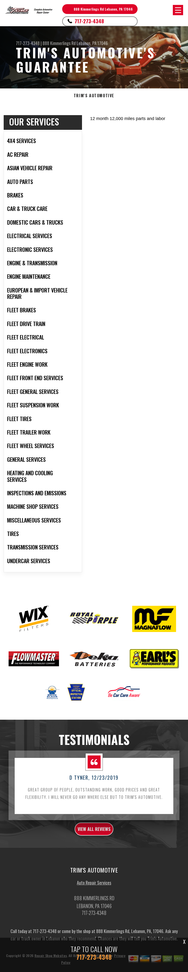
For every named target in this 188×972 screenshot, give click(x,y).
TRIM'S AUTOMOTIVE (94, 95)
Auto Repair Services (94, 882)
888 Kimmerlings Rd (59, 43)
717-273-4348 (89, 21)
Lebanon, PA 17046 (92, 43)
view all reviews (94, 829)
